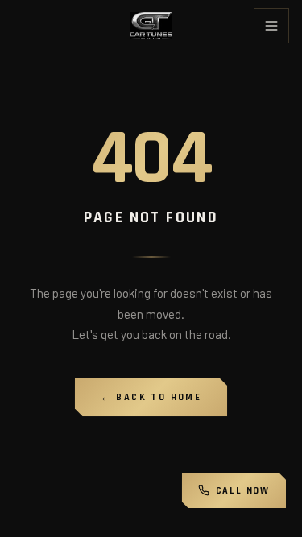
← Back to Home (151, 397)
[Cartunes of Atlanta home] (151, 25)
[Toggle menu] (271, 25)
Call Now (243, 491)
